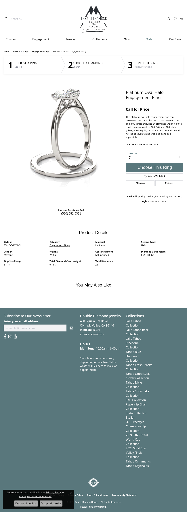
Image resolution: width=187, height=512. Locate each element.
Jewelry (71, 39)
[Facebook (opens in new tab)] (5, 336)
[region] (63, 132)
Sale (149, 39)
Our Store (175, 39)
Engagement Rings (40, 51)
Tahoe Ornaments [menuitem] (138, 461)
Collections (99, 39)
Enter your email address (21, 321)
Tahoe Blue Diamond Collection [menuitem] (133, 356)
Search (18, 67)
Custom (10, 39)
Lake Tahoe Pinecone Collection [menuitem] (133, 343)
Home (6, 51)
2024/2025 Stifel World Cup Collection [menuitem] (137, 439)
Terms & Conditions (97, 495)
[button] (168, 19)
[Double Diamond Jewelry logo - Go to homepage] (93, 19)
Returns (169, 183)
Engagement (40, 39)
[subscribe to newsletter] (71, 328)
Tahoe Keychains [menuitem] (137, 466)
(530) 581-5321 (71, 213)
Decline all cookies (26, 503)
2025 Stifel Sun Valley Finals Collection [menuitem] (136, 452)
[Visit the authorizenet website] (93, 482)
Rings (25, 51)
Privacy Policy (54, 492)
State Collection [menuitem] (136, 413)
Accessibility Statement (124, 495)
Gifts (127, 39)
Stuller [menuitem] (130, 418)
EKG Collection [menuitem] (136, 400)
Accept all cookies (51, 503)
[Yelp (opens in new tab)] (15, 336)
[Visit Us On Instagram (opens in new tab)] (10, 336)
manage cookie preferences (35, 496)
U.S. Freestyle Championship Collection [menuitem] (136, 426)
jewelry (16, 51)
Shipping (140, 183)
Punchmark (100, 507)
